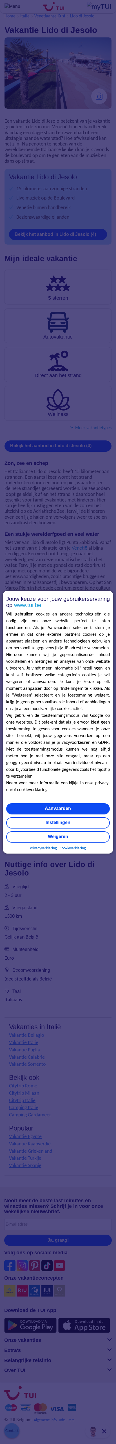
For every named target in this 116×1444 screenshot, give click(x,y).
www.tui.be (27, 605)
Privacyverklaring (43, 848)
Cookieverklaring (73, 848)
